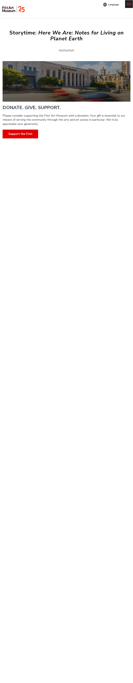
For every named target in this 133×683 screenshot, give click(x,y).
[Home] (13, 9)
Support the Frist (20, 134)
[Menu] (129, 4)
